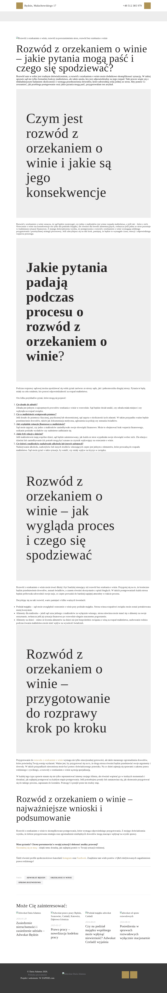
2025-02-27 (56, 925)
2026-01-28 (21, 918)
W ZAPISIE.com (46, 978)
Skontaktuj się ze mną (26, 847)
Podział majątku (23, 606)
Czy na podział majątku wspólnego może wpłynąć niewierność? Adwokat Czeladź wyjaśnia (100, 934)
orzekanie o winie (61, 878)
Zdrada (19, 407)
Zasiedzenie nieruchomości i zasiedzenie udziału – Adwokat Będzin (30, 928)
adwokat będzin (36, 878)
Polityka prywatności (37, 975)
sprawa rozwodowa (29, 882)
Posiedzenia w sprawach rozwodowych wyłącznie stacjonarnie (135, 932)
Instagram (67, 858)
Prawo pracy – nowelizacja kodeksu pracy (64, 933)
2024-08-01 (90, 922)
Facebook (81, 858)
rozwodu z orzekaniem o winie (48, 760)
